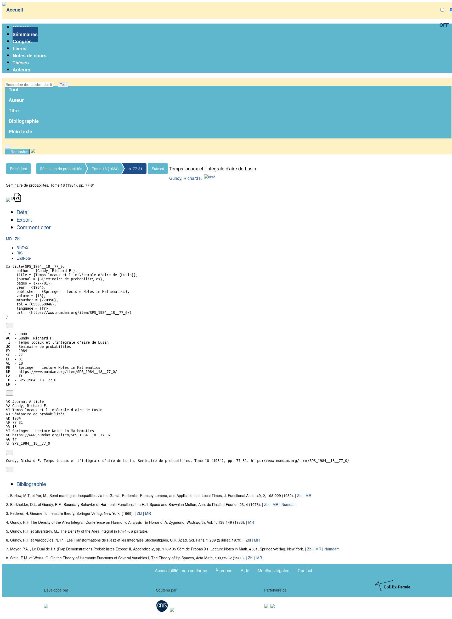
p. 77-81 (136, 168)
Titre (14, 110)
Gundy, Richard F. (185, 178)
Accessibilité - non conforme (181, 570)
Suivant (158, 168)
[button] (55, 85)
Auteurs (21, 69)
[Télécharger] (15, 325)
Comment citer (33, 227)
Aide (245, 570)
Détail (23, 212)
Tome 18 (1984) (105, 168)
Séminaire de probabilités (61, 168)
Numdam (289, 504)
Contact (305, 570)
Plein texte (20, 131)
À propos (224, 570)
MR (9, 238)
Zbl (17, 238)
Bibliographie (24, 121)
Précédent (18, 168)
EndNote (23, 258)
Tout (63, 85)
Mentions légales (273, 570)
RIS (19, 252)
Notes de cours (30, 55)
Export (24, 219)
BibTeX (22, 247)
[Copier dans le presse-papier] (9, 325)
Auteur (16, 100)
